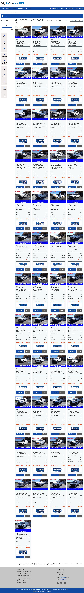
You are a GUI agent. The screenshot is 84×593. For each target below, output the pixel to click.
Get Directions (60, 574)
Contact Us (28, 8)
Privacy (46, 591)
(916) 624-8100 (63, 577)
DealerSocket (47, 589)
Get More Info (20, 63)
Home (3, 8)
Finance (14, 8)
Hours (68, 577)
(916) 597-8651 (64, 579)
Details (27, 63)
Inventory (8, 8)
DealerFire (39, 589)
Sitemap (49, 591)
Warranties (21, 8)
